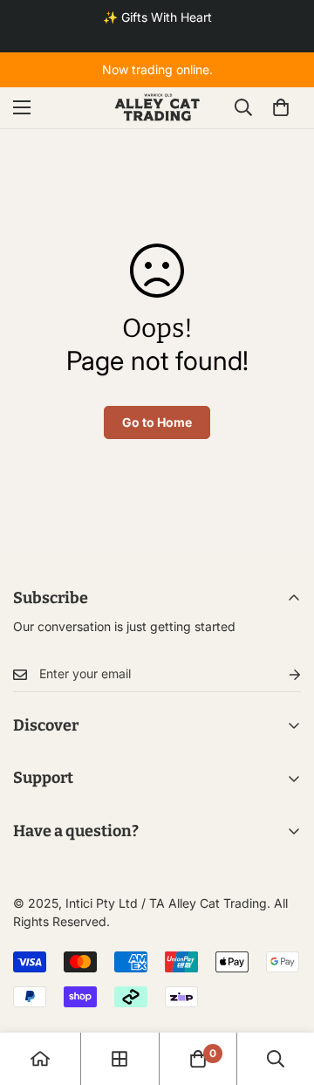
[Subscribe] (281, 674)
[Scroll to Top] (282, 992)
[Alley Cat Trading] (157, 107)
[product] (40, 1058)
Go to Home (157, 422)
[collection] (119, 1059)
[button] (281, 107)
